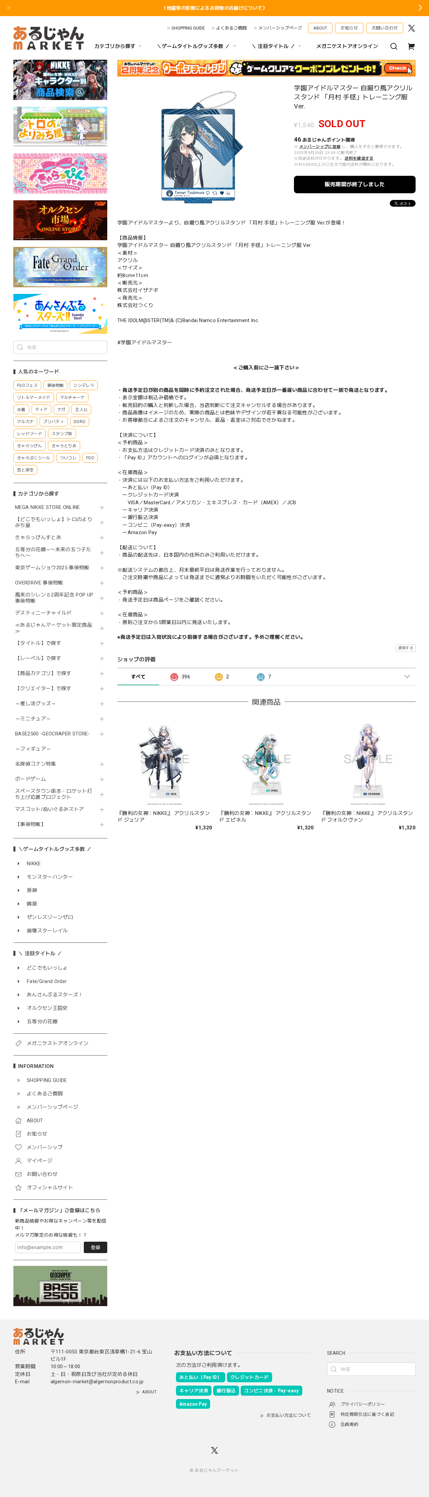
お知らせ (349, 28)
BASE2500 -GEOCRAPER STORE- (52, 734)
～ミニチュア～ (33, 719)
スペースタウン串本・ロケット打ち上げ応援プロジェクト (53, 794)
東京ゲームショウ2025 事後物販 (54, 568)
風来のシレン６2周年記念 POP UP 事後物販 (54, 598)
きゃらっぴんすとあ (38, 537)
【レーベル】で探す (38, 658)
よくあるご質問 (231, 28)
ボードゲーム (30, 779)
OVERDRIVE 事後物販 (39, 583)
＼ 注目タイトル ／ (273, 46)
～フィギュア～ (33, 749)
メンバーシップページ (280, 28)
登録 (95, 1247)
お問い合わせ (385, 28)
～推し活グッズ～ (35, 704)
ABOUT (320, 28)
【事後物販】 (30, 824)
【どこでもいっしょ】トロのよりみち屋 (53, 522)
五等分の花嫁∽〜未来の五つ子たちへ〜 (53, 553)
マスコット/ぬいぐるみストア (49, 809)
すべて (138, 676)
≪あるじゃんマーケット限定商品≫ (53, 628)
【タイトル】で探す (38, 643)
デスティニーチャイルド (43, 613)
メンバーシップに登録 (320, 146)
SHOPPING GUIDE (188, 28)
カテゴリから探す (115, 46)
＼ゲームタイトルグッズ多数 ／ (193, 46)
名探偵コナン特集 (35, 764)
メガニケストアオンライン (347, 46)
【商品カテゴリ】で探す (43, 673)
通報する (405, 648)
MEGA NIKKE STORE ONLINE (47, 507)
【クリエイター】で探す (43, 688)
